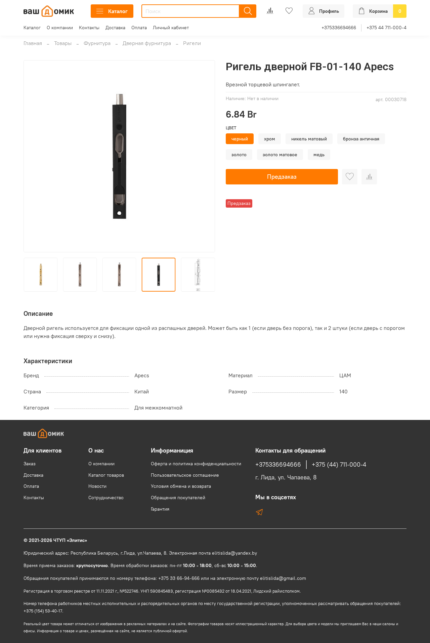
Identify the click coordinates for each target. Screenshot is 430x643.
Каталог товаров (106, 475)
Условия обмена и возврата (181, 486)
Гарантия (160, 509)
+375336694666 (338, 28)
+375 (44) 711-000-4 (339, 464)
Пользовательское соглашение (185, 475)
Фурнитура (97, 43)
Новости (97, 486)
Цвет (231, 127)
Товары (63, 43)
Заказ (30, 464)
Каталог (118, 11)
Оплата (139, 28)
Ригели (192, 43)
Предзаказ (282, 176)
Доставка (115, 28)
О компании (60, 28)
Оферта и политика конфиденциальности (196, 464)
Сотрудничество (106, 498)
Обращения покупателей (178, 498)
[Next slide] (204, 156)
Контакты (89, 28)
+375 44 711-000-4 (386, 28)
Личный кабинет (171, 28)
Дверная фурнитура (147, 43)
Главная (33, 43)
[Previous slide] (34, 156)
